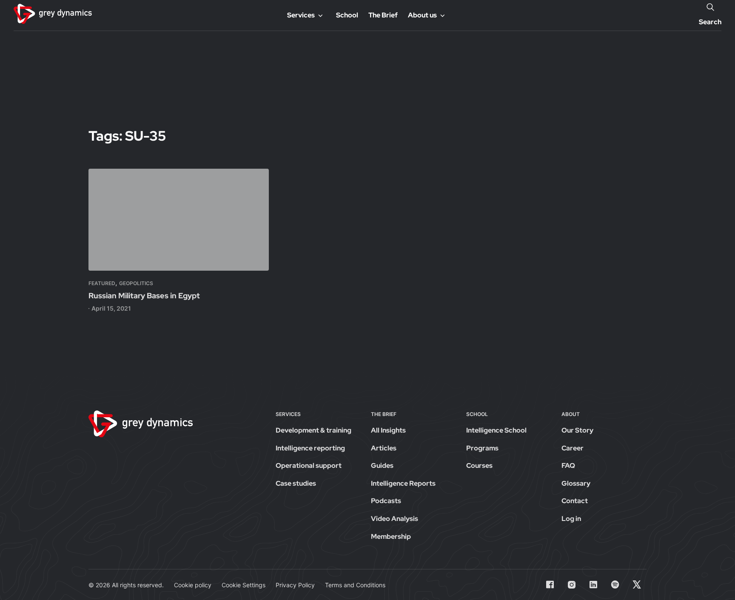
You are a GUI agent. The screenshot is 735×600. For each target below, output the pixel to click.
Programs (482, 448)
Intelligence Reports (403, 483)
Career (572, 448)
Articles (383, 448)
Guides (382, 465)
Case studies (296, 483)
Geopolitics (136, 283)
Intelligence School (496, 430)
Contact (574, 500)
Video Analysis (394, 518)
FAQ (568, 465)
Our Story (577, 430)
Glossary (575, 483)
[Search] (710, 7)
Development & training (313, 430)
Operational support (309, 465)
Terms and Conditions (355, 585)
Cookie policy (192, 585)
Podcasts (386, 500)
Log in (571, 518)
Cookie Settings (243, 585)
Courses (479, 465)
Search (710, 21)
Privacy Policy (295, 585)
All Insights (388, 430)
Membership (391, 536)
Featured (101, 283)
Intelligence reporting (310, 448)
